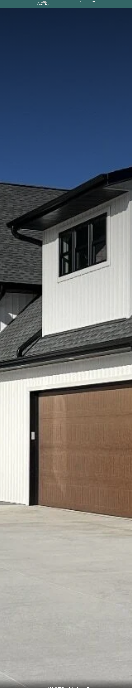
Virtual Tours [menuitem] (73, 5)
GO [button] (93, 1)
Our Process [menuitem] (59, 5)
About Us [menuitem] (54, 5)
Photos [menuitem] (79, 5)
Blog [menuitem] (87, 5)
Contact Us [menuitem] (92, 5)
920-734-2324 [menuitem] (76, 1)
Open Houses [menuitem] (69, 1)
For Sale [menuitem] (58, 1)
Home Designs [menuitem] (63, 1)
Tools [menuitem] (83, 5)
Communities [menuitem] (66, 5)
